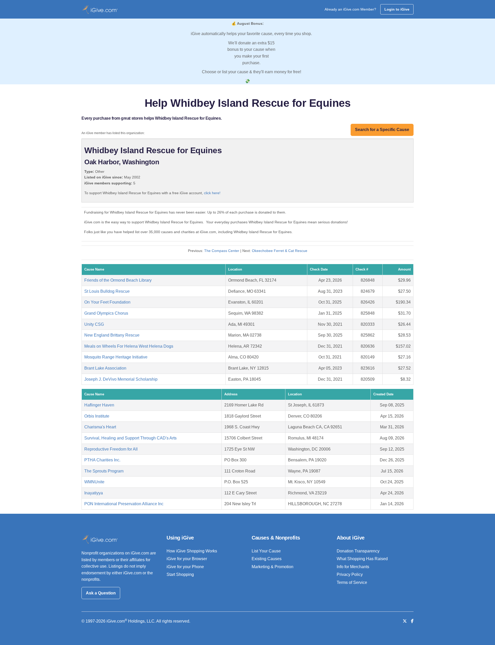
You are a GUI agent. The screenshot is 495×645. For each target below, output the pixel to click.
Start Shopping (180, 574)
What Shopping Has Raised (362, 559)
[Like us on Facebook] (412, 621)
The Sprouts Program (103, 471)
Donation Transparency (358, 551)
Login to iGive (396, 9)
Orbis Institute (96, 416)
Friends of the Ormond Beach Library (118, 280)
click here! (212, 193)
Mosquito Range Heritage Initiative (115, 357)
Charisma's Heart (100, 427)
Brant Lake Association (105, 368)
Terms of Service (352, 582)
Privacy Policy (350, 574)
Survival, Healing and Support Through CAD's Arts (130, 438)
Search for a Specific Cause (382, 129)
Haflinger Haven (99, 405)
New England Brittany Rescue (111, 335)
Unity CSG (94, 324)
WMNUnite (94, 482)
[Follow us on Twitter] (405, 621)
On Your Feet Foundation (107, 302)
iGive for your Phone (185, 567)
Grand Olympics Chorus (106, 313)
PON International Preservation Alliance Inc (123, 504)
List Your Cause (266, 551)
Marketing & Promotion (272, 567)
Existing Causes (267, 559)
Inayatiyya (93, 493)
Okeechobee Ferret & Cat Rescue (279, 251)
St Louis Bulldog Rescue (107, 291)
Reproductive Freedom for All (111, 449)
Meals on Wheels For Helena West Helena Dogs (128, 346)
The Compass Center (221, 251)
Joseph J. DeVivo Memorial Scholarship (121, 379)
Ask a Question (101, 593)
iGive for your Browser (187, 559)
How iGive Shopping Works (192, 551)
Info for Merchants (353, 567)
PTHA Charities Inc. (102, 460)
